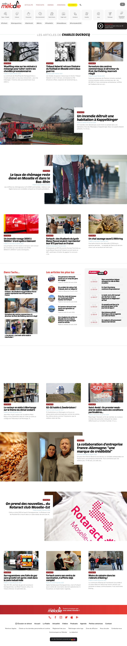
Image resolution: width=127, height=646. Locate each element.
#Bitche (39, 23)
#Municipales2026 (75, 23)
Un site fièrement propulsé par (61, 639)
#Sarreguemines (16, 23)
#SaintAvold (29, 23)
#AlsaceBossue (61, 23)
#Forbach (4, 23)
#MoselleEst (49, 23)
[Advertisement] (63, 362)
